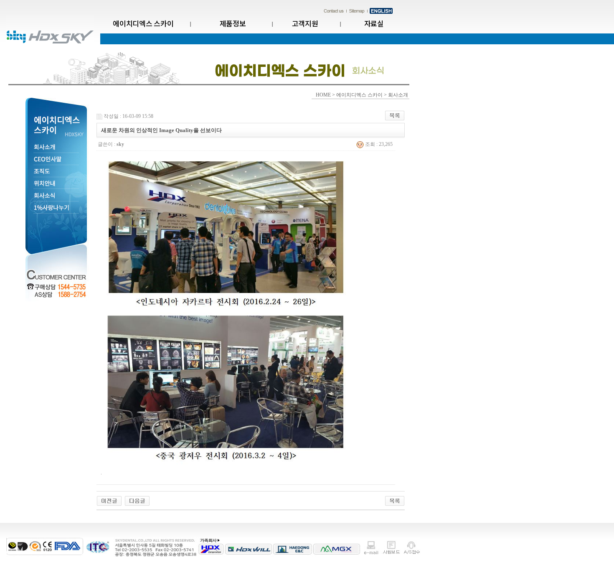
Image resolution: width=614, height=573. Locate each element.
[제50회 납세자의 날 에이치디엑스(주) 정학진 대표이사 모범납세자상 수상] (109, 500)
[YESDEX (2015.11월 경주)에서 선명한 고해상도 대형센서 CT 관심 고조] (137, 500)
